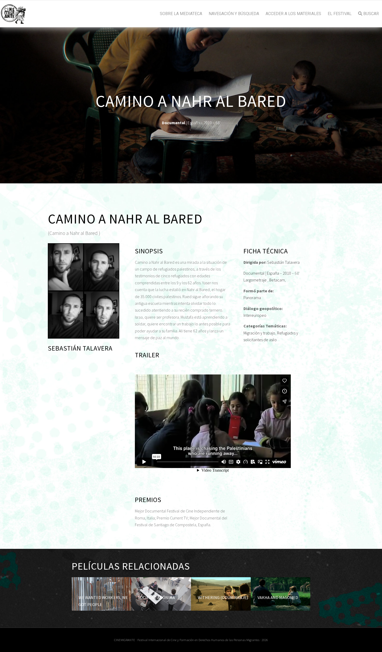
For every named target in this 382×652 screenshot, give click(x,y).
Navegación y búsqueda (234, 13)
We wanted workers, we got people (103, 601)
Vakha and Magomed (278, 597)
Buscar (370, 13)
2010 (287, 273)
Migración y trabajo (259, 332)
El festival (340, 13)
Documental (254, 273)
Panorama (252, 297)
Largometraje (255, 279)
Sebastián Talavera (283, 262)
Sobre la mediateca (181, 13)
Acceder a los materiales (293, 13)
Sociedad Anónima (156, 597)
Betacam (277, 279)
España (273, 273)
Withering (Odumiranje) (223, 597)
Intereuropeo (254, 315)
